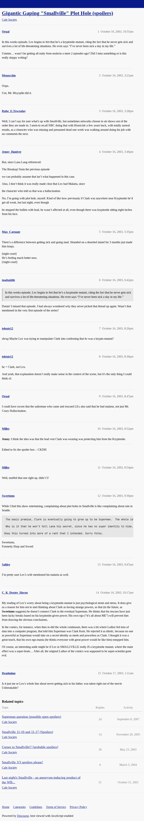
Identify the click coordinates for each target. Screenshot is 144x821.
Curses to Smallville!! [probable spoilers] (30, 747)
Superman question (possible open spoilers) (31, 717)
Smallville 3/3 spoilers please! (22, 762)
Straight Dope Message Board (20, 3)
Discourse (23, 815)
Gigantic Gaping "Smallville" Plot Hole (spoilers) (57, 13)
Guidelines (35, 807)
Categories (19, 807)
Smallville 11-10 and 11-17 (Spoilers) (27, 732)
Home (5, 807)
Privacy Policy (78, 807)
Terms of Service (56, 807)
